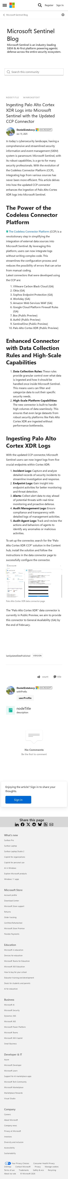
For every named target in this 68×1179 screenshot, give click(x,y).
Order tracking (10, 917)
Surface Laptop (10, 845)
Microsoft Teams (11, 1032)
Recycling (52, 1170)
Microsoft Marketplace (13, 1087)
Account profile (10, 895)
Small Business (10, 1043)
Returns (7, 911)
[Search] (40, 5)
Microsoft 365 (10, 1021)
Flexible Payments (11, 934)
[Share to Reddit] (34, 824)
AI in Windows (10, 868)
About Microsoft (11, 1120)
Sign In (60, 5)
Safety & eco (38, 1170)
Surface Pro (9, 840)
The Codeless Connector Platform (29, 231)
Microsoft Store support (14, 906)
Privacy (38, 1166)
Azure (6, 1059)
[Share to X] (28, 824)
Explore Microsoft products (15, 873)
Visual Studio (9, 1098)
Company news (10, 1125)
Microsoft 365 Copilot (13, 1038)
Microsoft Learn (10, 1070)
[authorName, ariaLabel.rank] (10, 131)
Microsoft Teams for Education (17, 961)
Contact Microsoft (23, 1166)
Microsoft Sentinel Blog (17, 14)
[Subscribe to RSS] (45, 824)
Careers (7, 1114)
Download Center (11, 900)
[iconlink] (10, 710)
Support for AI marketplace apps (17, 1076)
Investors (8, 1136)
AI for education (11, 988)
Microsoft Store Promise (14, 928)
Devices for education (13, 955)
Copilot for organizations (14, 857)
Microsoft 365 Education (14, 966)
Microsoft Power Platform (15, 1027)
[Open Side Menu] (5, 5)
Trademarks (24, 1170)
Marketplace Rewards (13, 1093)
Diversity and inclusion (13, 1142)
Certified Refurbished (13, 923)
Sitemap (7, 1166)
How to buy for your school (15, 972)
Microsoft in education (13, 950)
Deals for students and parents (17, 983)
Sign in (18, 799)
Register (49, 5)
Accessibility (9, 1147)
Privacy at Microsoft (12, 1131)
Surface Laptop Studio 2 (14, 851)
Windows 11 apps (11, 879)
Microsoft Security (12, 1010)
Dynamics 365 (10, 1016)
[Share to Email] (51, 824)
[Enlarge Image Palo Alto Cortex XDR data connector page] (34, 581)
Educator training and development (19, 977)
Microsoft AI (9, 1004)
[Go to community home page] (12, 5)
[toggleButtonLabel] (63, 14)
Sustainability (10, 1153)
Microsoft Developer (12, 1065)
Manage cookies (52, 1166)
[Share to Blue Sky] (40, 824)
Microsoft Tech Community (15, 1081)
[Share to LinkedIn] (17, 824)
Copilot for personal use (14, 862)
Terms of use (9, 1170)
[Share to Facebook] (22, 824)
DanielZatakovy (26, 129)
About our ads (10, 1173)
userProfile (25, 698)
